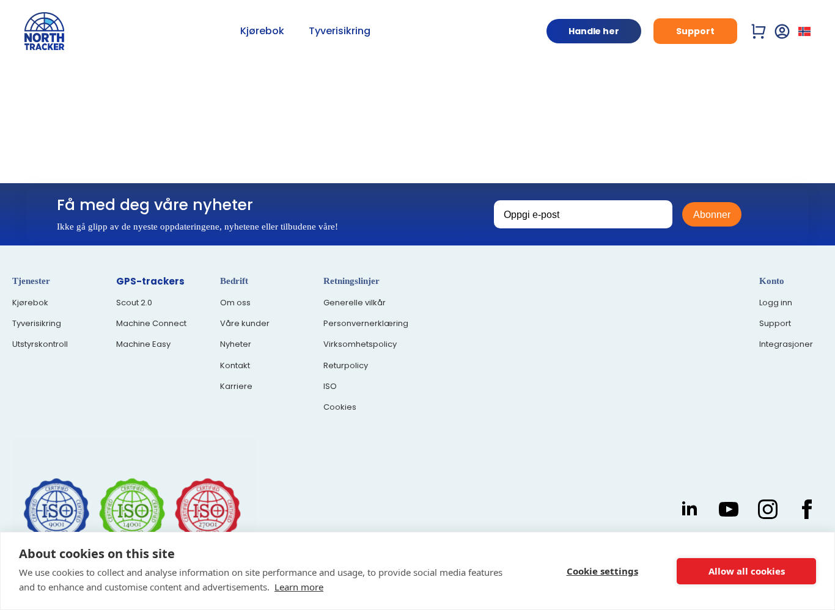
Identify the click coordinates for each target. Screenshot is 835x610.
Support (775, 323)
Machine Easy (143, 344)
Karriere (236, 386)
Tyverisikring (339, 31)
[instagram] (768, 509)
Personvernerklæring (365, 323)
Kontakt (235, 365)
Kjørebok (262, 31)
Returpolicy (345, 365)
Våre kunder (245, 323)
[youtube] (729, 509)
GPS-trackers (150, 281)
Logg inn (775, 302)
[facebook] (807, 509)
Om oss (235, 302)
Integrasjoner (786, 344)
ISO (330, 386)
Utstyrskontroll (40, 344)
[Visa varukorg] (758, 31)
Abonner (711, 214)
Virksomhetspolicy (360, 344)
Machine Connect (151, 323)
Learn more (298, 587)
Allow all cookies (746, 571)
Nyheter (235, 344)
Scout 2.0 (134, 302)
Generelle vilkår (354, 302)
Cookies (339, 407)
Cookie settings (602, 571)
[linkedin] (689, 509)
